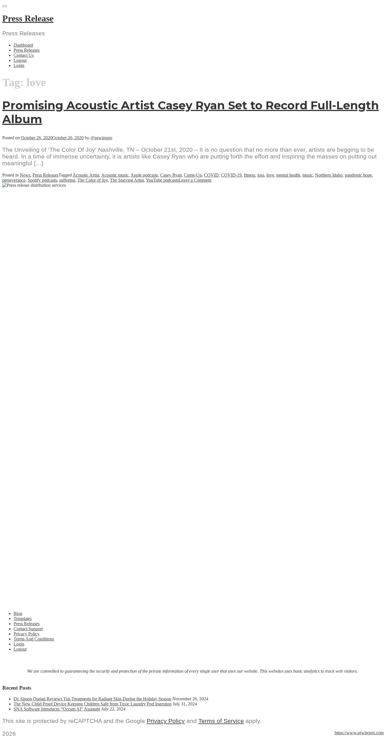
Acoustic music (115, 175)
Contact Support (28, 628)
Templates (23, 618)
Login (19, 65)
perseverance (13, 180)
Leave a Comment (195, 180)
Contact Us (24, 55)
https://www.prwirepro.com (359, 732)
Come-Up (193, 175)
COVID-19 (231, 175)
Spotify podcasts (42, 180)
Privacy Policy (27, 633)
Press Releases (27, 50)
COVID (211, 175)
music (307, 175)
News (25, 175)
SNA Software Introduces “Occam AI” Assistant (57, 709)
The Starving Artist (127, 180)
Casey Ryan (171, 175)
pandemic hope (358, 175)
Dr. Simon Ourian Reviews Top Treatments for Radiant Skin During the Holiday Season (92, 698)
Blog (18, 613)
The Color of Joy (92, 180)
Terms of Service (221, 721)
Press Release (27, 18)
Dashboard (23, 45)
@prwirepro (101, 137)
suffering (67, 180)
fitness (249, 175)
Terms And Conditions (34, 638)
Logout (20, 60)
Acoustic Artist (86, 175)
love (270, 175)
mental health (288, 175)
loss (260, 175)
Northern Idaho (328, 175)
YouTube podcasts (162, 180)
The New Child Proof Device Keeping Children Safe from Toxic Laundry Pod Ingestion (93, 703)
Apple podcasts (144, 175)
